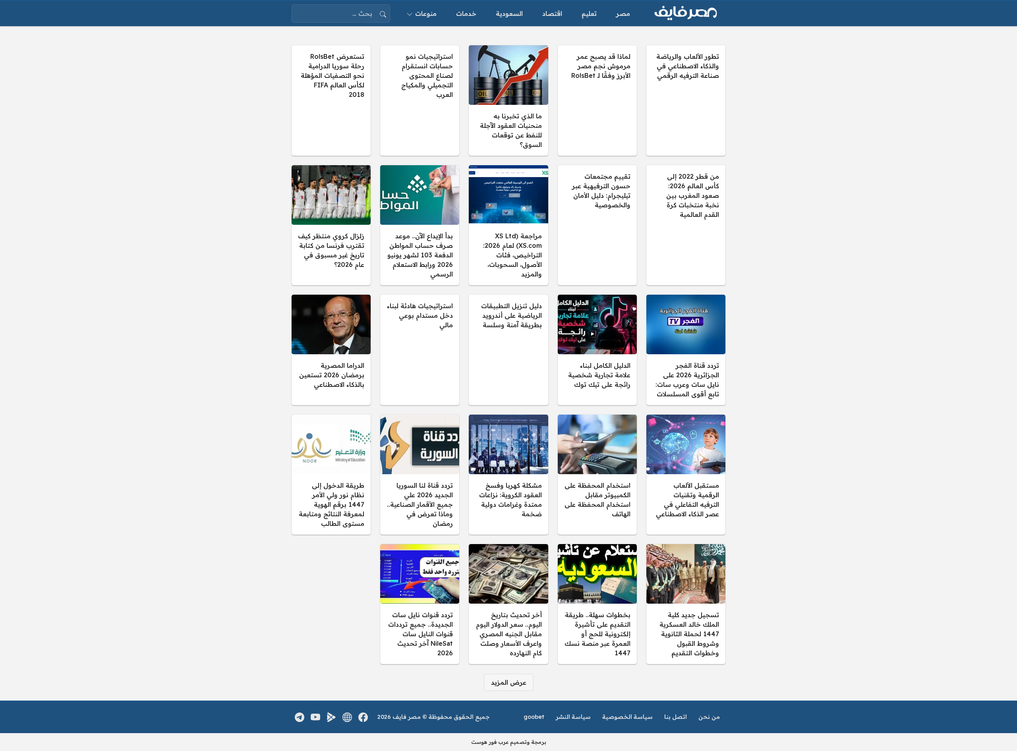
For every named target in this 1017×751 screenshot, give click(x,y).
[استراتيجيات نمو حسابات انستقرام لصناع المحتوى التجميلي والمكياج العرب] (419, 100)
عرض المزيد (508, 682)
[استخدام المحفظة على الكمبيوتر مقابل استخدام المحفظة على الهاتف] (597, 475)
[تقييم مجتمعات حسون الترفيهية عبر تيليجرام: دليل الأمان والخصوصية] (597, 225)
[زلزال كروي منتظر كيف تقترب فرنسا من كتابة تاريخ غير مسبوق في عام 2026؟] (331, 225)
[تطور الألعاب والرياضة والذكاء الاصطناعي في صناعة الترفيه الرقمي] (685, 100)
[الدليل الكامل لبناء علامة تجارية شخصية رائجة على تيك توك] (597, 350)
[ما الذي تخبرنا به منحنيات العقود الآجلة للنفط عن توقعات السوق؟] (508, 100)
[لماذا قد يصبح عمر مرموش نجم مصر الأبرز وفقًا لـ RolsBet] (597, 100)
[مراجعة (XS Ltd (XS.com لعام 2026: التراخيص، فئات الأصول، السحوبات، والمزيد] (508, 225)
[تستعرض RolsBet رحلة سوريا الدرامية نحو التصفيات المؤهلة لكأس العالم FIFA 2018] (331, 100)
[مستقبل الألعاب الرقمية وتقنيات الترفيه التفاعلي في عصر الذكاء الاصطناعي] (685, 475)
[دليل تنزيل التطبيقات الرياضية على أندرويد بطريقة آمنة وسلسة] (508, 350)
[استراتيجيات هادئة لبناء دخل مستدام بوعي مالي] (419, 350)
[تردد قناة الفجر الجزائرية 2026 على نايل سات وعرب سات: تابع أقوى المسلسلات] (685, 350)
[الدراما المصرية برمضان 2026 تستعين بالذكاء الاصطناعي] (331, 350)
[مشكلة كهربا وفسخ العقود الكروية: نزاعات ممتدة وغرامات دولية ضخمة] (508, 475)
